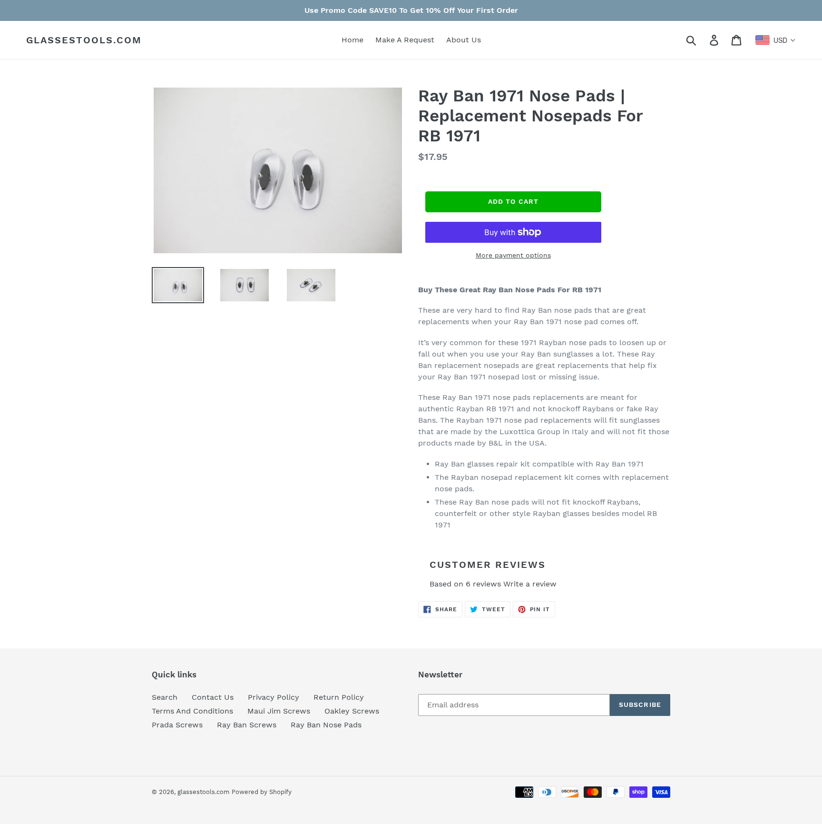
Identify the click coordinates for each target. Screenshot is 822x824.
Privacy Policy (273, 697)
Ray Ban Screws (246, 724)
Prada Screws (177, 724)
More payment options (513, 255)
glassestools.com (84, 40)
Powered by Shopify (262, 791)
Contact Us (213, 697)
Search (164, 697)
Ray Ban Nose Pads (326, 724)
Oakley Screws (351, 710)
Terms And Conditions (192, 710)
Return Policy (338, 697)
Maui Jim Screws (278, 710)
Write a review (530, 583)
